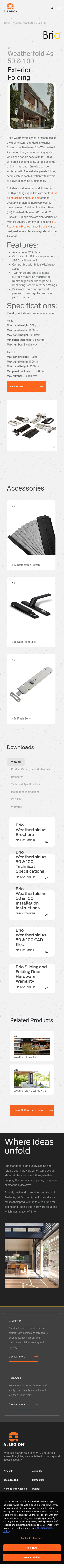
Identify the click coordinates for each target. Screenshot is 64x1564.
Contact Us (38, 1480)
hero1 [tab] (54, 447)
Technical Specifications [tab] (25, 784)
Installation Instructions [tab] (25, 792)
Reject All (32, 1547)
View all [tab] (16, 761)
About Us (37, 1471)
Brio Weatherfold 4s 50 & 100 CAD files (31, 937)
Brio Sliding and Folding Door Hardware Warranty (31, 974)
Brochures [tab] (17, 777)
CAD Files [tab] (17, 799)
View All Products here (28, 1110)
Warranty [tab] (16, 807)
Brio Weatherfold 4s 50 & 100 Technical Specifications (31, 862)
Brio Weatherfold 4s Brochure (31, 830)
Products (8, 1471)
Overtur (36, 1488)
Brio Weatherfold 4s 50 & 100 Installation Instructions (31, 898)
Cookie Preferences (32, 1538)
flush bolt (34, 198)
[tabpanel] (32, 905)
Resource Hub (11, 1480)
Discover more (17, 1356)
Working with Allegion (15, 1488)
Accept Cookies (32, 1557)
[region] (32, 1528)
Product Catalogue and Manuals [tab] (30, 769)
